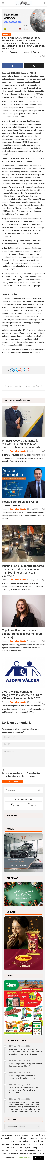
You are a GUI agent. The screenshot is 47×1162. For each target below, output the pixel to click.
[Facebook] (12, 370)
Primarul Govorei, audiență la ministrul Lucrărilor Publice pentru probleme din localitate (21, 444)
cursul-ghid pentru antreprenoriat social (17, 148)
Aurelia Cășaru (38, 187)
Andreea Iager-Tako (25, 211)
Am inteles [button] (39, 1158)
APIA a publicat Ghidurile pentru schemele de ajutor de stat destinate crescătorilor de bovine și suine (25, 1051)
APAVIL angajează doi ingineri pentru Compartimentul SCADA (25, 1065)
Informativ (6, 35)
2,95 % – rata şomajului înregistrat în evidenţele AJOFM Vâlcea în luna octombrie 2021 (22, 695)
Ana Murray (32, 184)
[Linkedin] (24, 370)
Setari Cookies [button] (24, 1158)
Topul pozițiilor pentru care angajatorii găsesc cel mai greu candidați (22, 634)
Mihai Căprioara (25, 178)
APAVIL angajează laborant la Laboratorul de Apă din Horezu (22, 1077)
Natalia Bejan (14, 193)
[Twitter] (16, 370)
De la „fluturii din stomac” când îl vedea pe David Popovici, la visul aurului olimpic (23, 1090)
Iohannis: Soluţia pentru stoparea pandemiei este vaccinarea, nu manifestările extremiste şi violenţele (23, 571)
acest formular (8, 286)
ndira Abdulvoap (38, 181)
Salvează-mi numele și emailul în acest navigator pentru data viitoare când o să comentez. (22, 774)
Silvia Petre (17, 205)
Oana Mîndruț (23, 196)
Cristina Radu (26, 208)
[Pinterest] (28, 370)
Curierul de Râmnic (31, 52)
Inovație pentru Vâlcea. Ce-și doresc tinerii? (20, 503)
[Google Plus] (20, 370)
